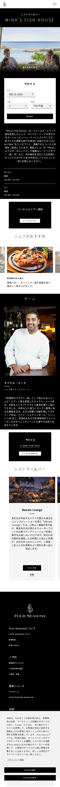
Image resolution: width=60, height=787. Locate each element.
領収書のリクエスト (17, 663)
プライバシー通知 (15, 760)
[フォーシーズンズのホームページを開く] (4, 4)
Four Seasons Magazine (21, 697)
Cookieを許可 (30, 778)
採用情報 (12, 640)
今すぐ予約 (32, 568)
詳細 (32, 574)
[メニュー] (54, 4)
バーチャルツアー (30, 221)
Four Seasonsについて (19, 634)
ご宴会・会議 (14, 674)
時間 (33, 102)
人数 (9, 102)
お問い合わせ (14, 645)
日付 (9, 90)
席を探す (30, 116)
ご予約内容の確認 (16, 668)
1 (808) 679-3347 (30, 445)
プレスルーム (14, 692)
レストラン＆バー (30, 14)
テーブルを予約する (30, 454)
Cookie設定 (30, 770)
